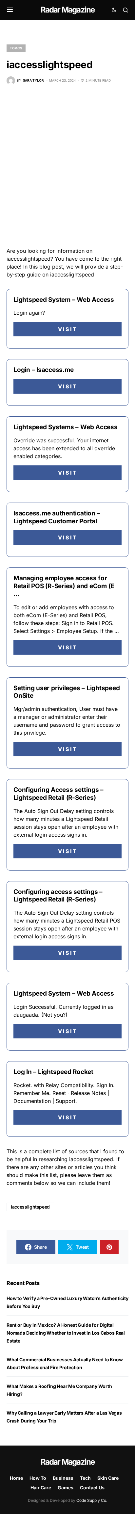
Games (65, 1487)
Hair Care (40, 1487)
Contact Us (92, 1487)
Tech (85, 1478)
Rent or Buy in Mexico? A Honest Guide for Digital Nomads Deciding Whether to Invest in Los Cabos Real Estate (66, 1333)
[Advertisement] (67, 166)
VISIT (67, 329)
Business (63, 1478)
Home (16, 1478)
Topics (16, 48)
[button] (10, 10)
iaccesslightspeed (30, 1207)
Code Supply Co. (91, 1500)
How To (37, 1478)
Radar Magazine (68, 9)
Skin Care (108, 1478)
